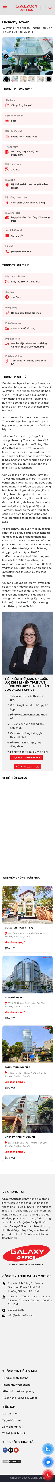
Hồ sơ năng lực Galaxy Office (19, 1397)
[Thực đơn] (4, 7)
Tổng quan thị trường (15, 1378)
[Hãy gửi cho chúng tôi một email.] (10, 1450)
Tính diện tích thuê (13, 1433)
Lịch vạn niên (10, 1413)
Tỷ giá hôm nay (11, 1420)
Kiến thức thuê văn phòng (18, 1391)
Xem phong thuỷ (12, 1426)
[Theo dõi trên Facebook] (5, 1450)
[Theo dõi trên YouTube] (16, 1450)
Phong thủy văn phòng (16, 1384)
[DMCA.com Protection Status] (11, 1461)
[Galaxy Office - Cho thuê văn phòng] (26, 7)
